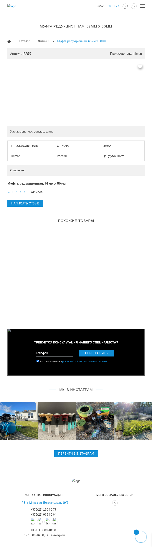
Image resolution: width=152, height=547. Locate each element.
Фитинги (43, 41)
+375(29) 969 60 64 (43, 514)
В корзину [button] (41, 310)
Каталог (24, 41)
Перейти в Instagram (76, 453)
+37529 (107, 6)
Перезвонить (96, 353)
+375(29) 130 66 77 (43, 509)
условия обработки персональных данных (84, 361)
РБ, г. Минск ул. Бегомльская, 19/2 (45, 502)
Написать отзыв (25, 203)
